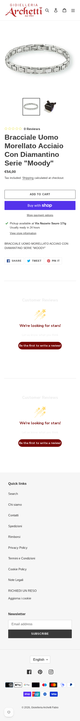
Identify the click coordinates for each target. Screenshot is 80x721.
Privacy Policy (17, 547)
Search (13, 493)
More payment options (40, 215)
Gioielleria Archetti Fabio (44, 707)
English (38, 659)
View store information (23, 233)
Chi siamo (15, 504)
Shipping (28, 177)
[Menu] (73, 10)
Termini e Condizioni (21, 558)
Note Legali (15, 580)
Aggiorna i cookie (19, 598)
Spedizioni (15, 526)
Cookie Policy (17, 569)
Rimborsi (14, 536)
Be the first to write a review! (40, 346)
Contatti (13, 515)
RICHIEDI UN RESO (22, 590)
